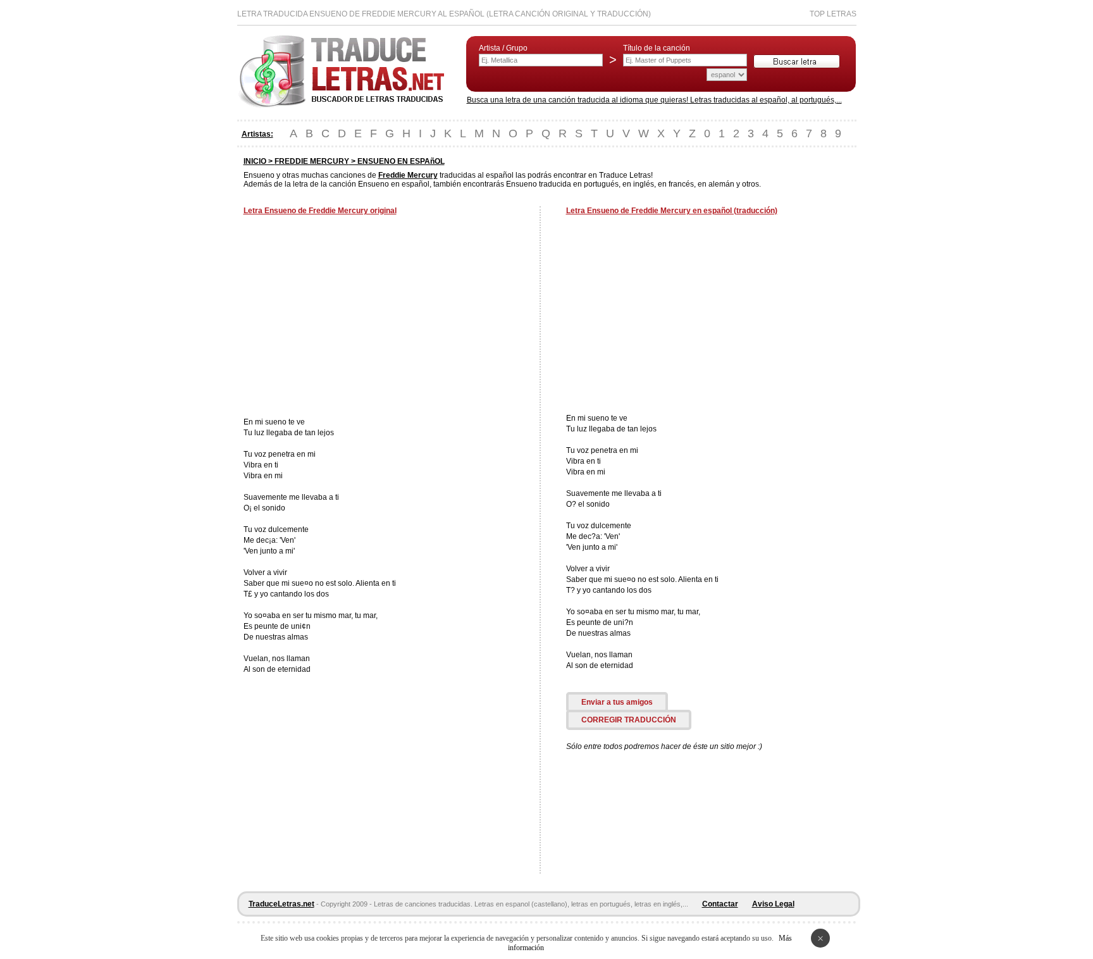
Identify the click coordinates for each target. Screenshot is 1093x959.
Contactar (720, 904)
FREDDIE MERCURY (312, 161)
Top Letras (833, 13)
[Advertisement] (350, 317)
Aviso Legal (773, 904)
